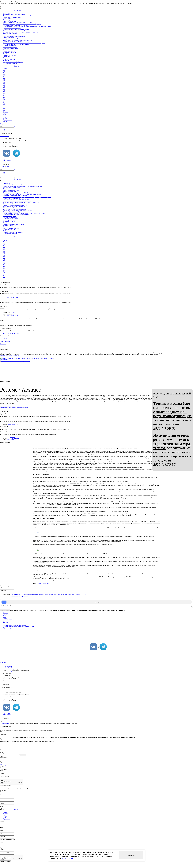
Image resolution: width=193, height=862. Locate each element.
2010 (4, 91)
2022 (4, 75)
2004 (4, 100)
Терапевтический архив (9, 59)
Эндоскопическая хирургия (10, 63)
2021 (4, 76)
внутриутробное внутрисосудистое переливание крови (14, 407)
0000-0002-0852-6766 (12, 315)
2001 (4, 104)
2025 (4, 71)
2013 (4, 87)
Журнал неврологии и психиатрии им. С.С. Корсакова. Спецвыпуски (21, 32)
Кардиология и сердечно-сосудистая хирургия (15, 34)
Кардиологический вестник (10, 33)
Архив (4, 113)
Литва (4, 817)
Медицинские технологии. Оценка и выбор (14, 39)
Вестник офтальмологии (9, 21)
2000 (4, 105)
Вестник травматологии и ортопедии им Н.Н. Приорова (17, 22)
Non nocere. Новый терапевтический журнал (14, 14)
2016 (4, 83)
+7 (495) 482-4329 (7, 667)
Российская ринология (9, 51)
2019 (4, 79)
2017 (4, 82)
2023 (4, 74)
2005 (4, 98)
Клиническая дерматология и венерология (14, 36)
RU (15, 126)
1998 (4, 108)
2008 (4, 94)
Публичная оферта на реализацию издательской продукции (18, 626)
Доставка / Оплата (7, 120)
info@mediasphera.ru (8, 147)
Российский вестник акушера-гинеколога (13, 53)
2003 (4, 101)
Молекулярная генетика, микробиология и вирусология (17, 40)
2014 (4, 86)
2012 (4, 89)
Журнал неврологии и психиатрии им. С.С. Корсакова (17, 30)
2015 (4, 85)
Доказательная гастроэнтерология (12, 28)
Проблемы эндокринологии (10, 47)
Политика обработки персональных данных (14, 625)
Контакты (5, 121)
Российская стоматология (9, 52)
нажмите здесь (67, 858)
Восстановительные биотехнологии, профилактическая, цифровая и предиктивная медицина (27, 26)
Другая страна (6, 819)
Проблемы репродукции (9, 45)
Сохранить (3, 861)
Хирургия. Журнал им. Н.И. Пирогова (13, 62)
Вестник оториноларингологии (11, 20)
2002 (4, 102)
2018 (4, 81)
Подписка (5, 112)
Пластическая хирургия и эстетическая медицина (16, 44)
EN (4, 129)
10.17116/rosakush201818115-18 (11, 333)
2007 (4, 95)
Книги (4, 114)
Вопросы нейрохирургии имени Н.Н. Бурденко (15, 25)
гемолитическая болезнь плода (8, 406)
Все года (16, 66)
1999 (4, 106)
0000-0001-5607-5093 (12, 297)
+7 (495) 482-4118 (7, 666)
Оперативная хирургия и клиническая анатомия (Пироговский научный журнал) (24, 43)
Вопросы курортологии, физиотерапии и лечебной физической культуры (22, 24)
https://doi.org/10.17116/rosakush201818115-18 (11, 355)
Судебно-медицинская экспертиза (12, 58)
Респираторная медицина (9, 49)
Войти (2, 766)
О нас (4, 117)
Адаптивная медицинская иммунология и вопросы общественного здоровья (22, 15)
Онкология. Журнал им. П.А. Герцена (12, 41)
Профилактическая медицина (10, 48)
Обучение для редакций (9, 627)
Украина (5, 814)
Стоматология (6, 56)
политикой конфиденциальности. (19, 596)
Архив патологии (7, 18)
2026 (4, 70)
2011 (4, 90)
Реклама (5, 118)
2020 (4, 78)
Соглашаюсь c (7, 596)
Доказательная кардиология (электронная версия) (16, 29)
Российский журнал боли (9, 55)
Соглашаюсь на (7, 594)
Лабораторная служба (8, 37)
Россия (16, 809)
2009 (4, 93)
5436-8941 (12, 312)
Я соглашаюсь (131, 855)
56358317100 (15, 314)
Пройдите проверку (5, 610)
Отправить (17, 737)
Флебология (6, 60)
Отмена (8, 861)
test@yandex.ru (5, 723)
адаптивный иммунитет (6, 408)
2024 (4, 72)
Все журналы (17, 10)
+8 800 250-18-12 (7, 671)
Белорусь (5, 813)
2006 (4, 97)
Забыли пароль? (4, 764)
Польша (5, 816)
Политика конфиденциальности (11, 623)
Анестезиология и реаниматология (12, 17)
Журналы (5, 110)
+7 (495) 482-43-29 (4, 167)
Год (15, 236)
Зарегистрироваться (5, 785)
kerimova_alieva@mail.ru (43, 583)
